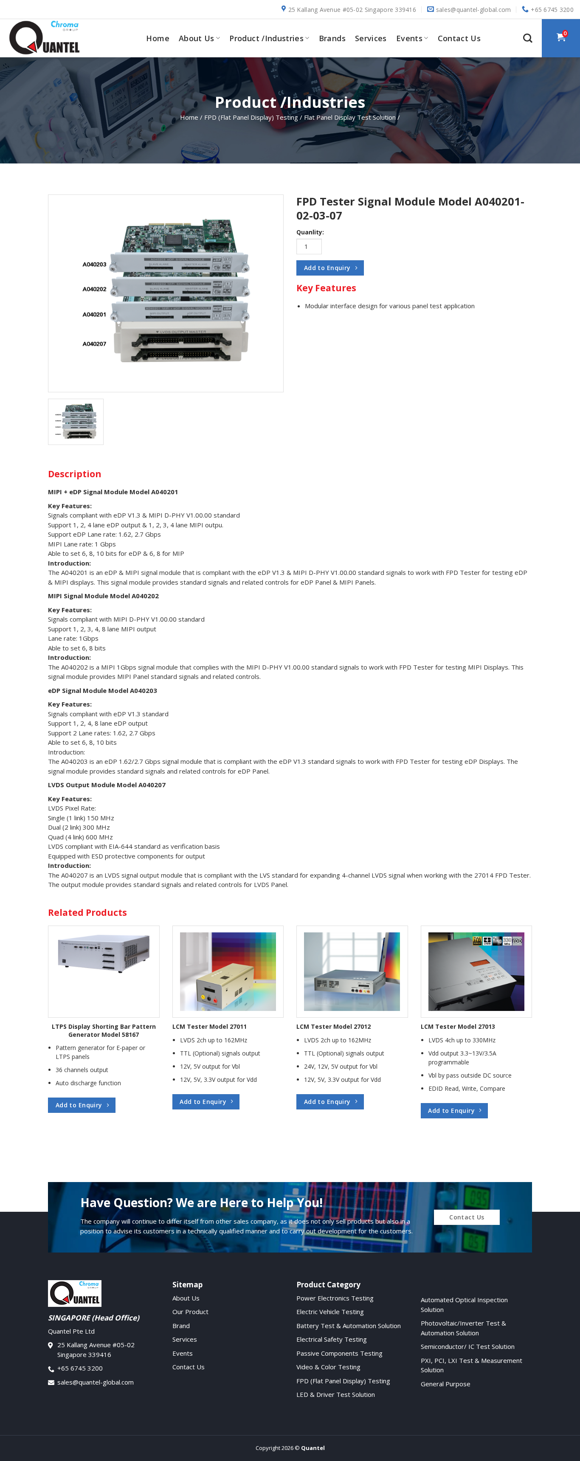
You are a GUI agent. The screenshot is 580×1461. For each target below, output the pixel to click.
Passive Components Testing (339, 1353)
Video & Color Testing (328, 1366)
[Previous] (62, 1008)
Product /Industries (266, 38)
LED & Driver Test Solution (335, 1394)
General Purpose (445, 1383)
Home (157, 38)
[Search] (527, 38)
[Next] (517, 1008)
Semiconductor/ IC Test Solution (468, 1346)
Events (409, 38)
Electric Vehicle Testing (330, 1311)
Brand (181, 1325)
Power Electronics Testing (335, 1298)
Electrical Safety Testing (331, 1339)
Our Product (190, 1311)
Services (371, 38)
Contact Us (459, 38)
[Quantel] (48, 38)
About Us (196, 38)
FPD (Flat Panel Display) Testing (343, 1381)
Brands (332, 38)
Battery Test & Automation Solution (348, 1325)
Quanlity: (310, 232)
